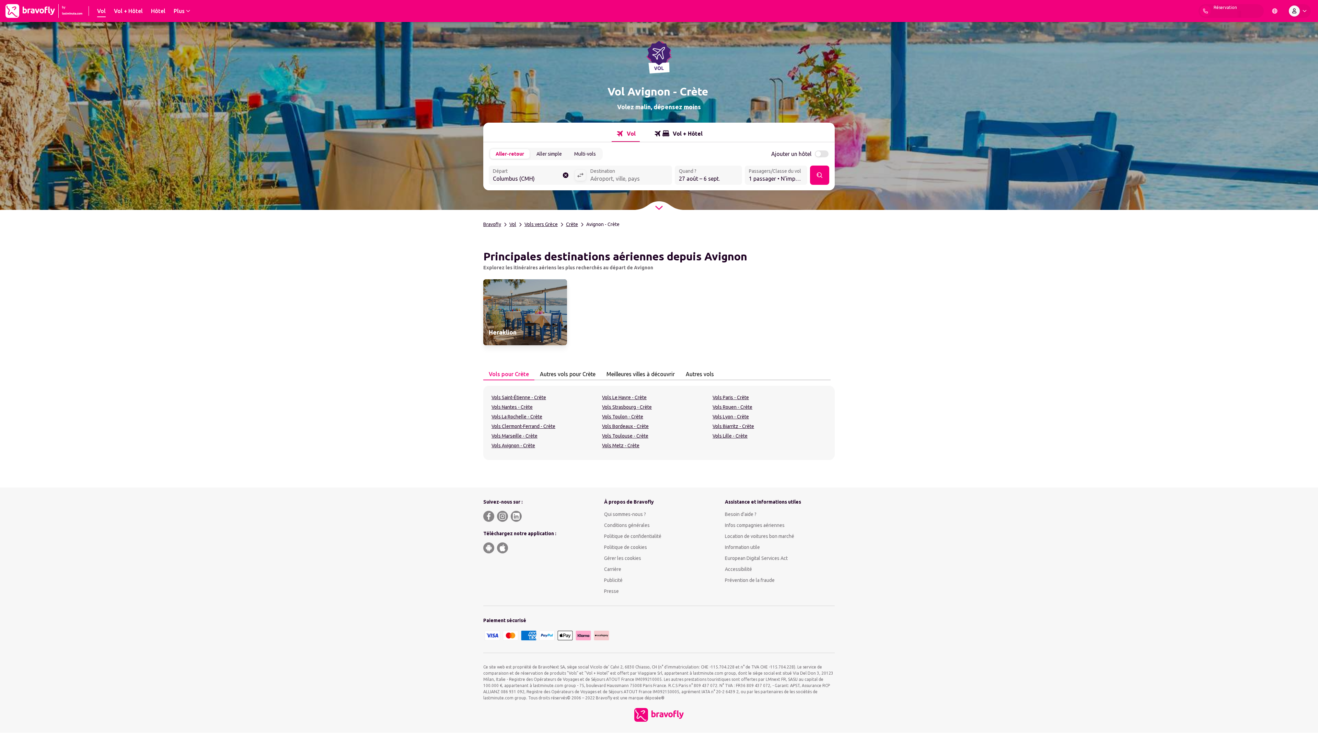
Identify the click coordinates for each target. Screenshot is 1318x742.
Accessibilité (738, 569)
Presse (611, 591)
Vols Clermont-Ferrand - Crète (523, 426)
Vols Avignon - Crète (513, 445)
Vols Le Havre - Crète (624, 397)
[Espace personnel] (1299, 11)
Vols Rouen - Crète (732, 407)
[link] (525, 312)
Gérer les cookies (622, 558)
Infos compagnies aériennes (755, 525)
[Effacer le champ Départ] (565, 175)
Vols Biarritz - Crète (733, 426)
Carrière (612, 569)
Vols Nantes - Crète (512, 407)
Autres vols (700, 374)
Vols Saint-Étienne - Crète (519, 397)
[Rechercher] (819, 175)
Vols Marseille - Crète (514, 436)
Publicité (613, 580)
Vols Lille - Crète (730, 436)
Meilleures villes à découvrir (640, 374)
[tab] (625, 133)
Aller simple (549, 154)
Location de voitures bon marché (759, 536)
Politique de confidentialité (632, 536)
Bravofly (492, 224)
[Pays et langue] (1275, 11)
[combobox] (532, 176)
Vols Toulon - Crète (622, 416)
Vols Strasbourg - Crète (627, 407)
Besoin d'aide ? (740, 514)
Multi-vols (585, 154)
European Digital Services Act (756, 558)
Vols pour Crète (509, 374)
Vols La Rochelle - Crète (517, 416)
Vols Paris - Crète (731, 397)
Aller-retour (510, 154)
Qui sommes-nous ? (625, 514)
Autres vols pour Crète (568, 374)
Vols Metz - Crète (620, 445)
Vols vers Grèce (541, 224)
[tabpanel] (659, 423)
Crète (572, 224)
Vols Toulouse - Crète (625, 436)
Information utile (742, 547)
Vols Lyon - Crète (731, 416)
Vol (512, 224)
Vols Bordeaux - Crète (625, 426)
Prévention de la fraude (750, 580)
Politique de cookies (625, 547)
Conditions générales (627, 525)
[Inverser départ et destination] (580, 175)
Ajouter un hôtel (791, 154)
